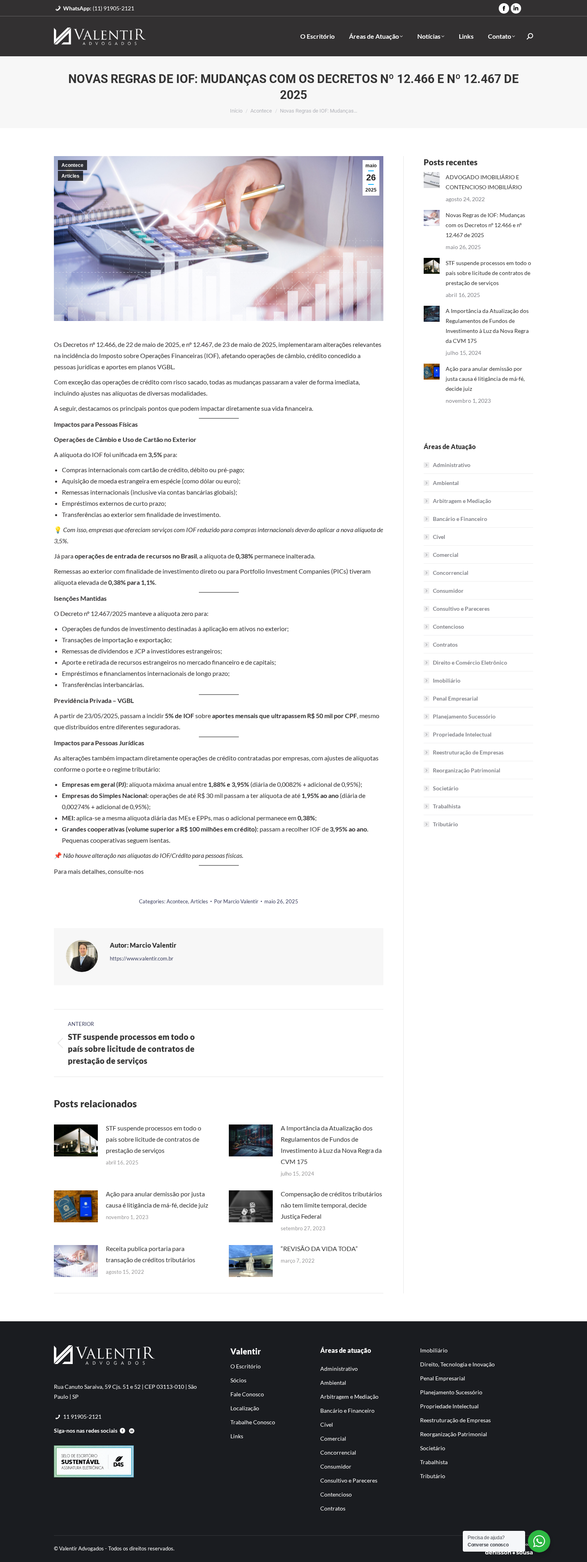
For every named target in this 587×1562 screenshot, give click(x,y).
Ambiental (446, 482)
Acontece (72, 165)
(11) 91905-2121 (98, 8)
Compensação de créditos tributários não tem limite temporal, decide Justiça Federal (331, 1205)
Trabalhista (446, 806)
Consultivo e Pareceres (461, 608)
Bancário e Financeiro (460, 518)
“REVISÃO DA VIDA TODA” (319, 1248)
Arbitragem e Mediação (462, 500)
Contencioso (448, 626)
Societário (445, 788)
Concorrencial (450, 572)
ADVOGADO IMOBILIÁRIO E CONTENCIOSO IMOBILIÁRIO (484, 182)
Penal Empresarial (455, 698)
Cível (439, 536)
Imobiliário (446, 680)
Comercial (445, 554)
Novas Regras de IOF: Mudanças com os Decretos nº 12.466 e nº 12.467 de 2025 (485, 225)
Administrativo (451, 464)
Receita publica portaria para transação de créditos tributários (150, 1254)
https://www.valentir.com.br (141, 958)
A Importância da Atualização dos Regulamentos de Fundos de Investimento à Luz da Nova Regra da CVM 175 (331, 1144)
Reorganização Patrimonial (466, 770)
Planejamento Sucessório (464, 716)
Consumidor (448, 590)
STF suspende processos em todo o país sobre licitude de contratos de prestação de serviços (153, 1139)
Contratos (445, 644)
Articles (70, 176)
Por (236, 901)
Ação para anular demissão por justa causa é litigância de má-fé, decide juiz (157, 1199)
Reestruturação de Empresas (468, 752)
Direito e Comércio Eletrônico (470, 662)
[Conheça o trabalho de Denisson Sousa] (509, 1553)
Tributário (445, 824)
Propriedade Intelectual (462, 734)
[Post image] (76, 1140)
